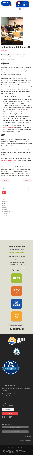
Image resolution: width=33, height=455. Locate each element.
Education (4, 209)
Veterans (4, 233)
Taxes (6, 50)
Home (4, 450)
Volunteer (5, 235)
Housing (4, 219)
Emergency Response (7, 211)
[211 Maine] (15, 4)
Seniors (4, 227)
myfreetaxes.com (8, 127)
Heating (4, 217)
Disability (4, 207)
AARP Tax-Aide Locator (8, 160)
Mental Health (6, 221)
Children (4, 201)
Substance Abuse (6, 229)
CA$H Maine (21, 72)
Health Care (5, 215)
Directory (4, 205)
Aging (3, 199)
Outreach (4, 225)
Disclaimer (24, 451)
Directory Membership (8, 451)
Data (3, 203)
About (9, 450)
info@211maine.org (25, 440)
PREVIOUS (6, 180)
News (2, 50)
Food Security (6, 213)
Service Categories (17, 450)
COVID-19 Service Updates (8, 452)
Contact (17, 451)
